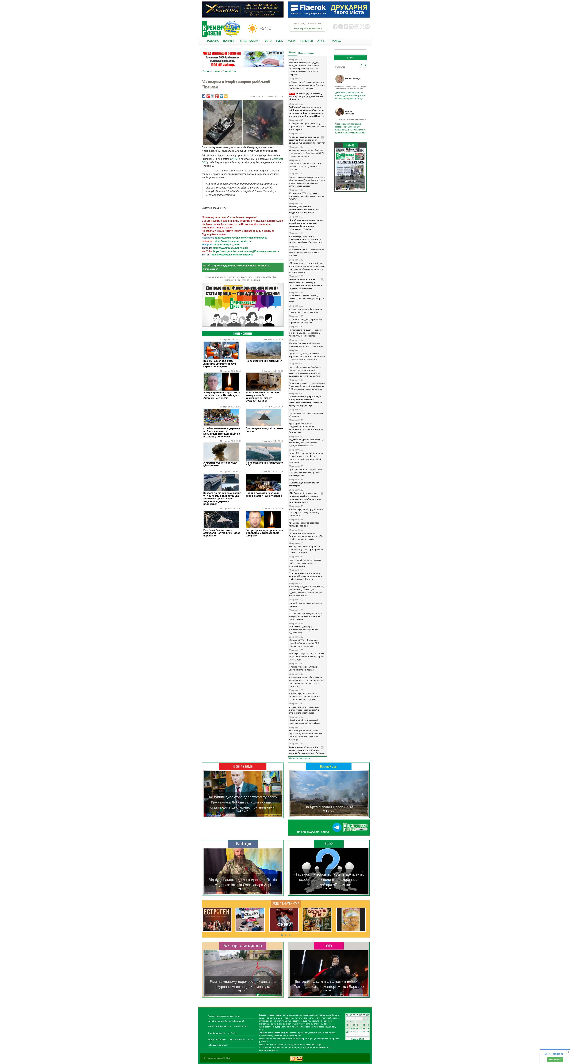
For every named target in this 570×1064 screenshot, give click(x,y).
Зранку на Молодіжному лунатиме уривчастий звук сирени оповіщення (219, 364)
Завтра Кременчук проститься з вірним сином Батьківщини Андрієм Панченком (221, 395)
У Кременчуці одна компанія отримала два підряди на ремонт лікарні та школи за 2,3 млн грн (305, 696)
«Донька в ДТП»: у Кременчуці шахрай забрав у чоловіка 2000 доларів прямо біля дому (304, 643)
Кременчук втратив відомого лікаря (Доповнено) (304, 524)
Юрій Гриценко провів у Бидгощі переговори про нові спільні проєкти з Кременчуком (307, 126)
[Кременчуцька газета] (221, 29)
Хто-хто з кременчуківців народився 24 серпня (306, 414)
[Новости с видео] (329, 844)
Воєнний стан (229, 71)
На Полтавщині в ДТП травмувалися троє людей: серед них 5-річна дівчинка (306, 252)
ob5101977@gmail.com (219, 1026)
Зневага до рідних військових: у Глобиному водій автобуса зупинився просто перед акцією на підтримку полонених (222, 498)
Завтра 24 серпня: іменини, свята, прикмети (305, 604)
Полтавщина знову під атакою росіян (264, 429)
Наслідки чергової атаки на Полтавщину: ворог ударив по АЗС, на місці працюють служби (306, 536)
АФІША (292, 41)
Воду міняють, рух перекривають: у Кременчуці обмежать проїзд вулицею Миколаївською (306, 442)
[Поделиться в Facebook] (203, 96)
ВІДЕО (279, 41)
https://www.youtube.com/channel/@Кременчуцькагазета (246, 251)
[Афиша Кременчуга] (286, 903)
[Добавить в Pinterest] (217, 96)
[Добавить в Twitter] (221, 96)
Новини (216, 71)
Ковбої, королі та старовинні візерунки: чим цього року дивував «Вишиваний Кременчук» (307, 140)
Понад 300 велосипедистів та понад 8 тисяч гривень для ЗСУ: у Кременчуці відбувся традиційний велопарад (306, 457)
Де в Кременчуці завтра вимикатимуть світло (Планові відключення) (303, 630)
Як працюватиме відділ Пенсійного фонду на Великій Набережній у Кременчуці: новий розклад (306, 333)
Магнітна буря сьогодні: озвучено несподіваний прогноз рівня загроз (306, 344)
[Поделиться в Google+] (208, 96)
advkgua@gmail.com (218, 1045)
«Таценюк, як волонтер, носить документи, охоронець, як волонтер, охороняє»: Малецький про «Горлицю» (328, 879)
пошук (350, 58)
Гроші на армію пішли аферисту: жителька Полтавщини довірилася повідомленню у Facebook (305, 576)
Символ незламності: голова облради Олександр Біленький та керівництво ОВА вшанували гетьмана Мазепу (307, 386)
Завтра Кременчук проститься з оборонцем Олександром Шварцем (264, 533)
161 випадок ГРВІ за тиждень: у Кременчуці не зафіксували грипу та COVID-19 (306, 196)
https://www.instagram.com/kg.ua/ (233, 241)
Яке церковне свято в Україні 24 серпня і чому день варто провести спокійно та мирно (306, 549)
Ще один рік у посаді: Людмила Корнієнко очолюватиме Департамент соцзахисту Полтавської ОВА (307, 356)
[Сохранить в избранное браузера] (226, 96)
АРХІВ (321, 41)
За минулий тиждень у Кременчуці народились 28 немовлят (305, 321)
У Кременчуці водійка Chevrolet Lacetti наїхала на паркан (304, 668)
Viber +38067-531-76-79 (241, 1039)
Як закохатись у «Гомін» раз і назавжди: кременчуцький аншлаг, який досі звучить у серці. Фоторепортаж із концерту (328, 981)
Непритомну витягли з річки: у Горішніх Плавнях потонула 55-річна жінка (306, 298)
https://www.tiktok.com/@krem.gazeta (232, 254)
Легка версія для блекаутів (307, 28)
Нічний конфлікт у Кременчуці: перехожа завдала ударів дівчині (304, 721)
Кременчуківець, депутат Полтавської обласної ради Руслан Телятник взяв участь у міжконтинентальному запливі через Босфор (307, 181)
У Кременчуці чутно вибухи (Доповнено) (220, 464)
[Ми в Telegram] (329, 828)
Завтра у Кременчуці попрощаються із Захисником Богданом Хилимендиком (304, 209)
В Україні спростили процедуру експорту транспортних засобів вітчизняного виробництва (304, 710)
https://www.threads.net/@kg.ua (230, 248)
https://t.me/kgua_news (227, 244)
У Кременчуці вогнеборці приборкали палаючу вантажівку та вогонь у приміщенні (307, 512)
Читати (350, 178)
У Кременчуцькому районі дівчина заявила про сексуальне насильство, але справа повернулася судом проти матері (307, 681)
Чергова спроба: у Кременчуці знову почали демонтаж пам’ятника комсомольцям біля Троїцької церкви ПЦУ (305, 401)
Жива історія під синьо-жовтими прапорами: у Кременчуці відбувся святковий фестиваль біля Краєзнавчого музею (306, 591)
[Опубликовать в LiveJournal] (212, 96)
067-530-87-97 (241, 1026)
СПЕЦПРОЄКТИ (249, 41)
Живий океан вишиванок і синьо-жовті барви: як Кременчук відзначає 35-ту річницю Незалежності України (306, 224)
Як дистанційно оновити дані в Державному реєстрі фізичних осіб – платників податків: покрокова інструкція (306, 735)
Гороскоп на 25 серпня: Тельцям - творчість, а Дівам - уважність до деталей (305, 166)
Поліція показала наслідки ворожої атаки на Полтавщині (264, 494)
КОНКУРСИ (306, 41)
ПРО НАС (336, 41)
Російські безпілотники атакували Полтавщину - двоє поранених (221, 533)
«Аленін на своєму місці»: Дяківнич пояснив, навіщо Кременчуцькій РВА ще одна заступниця (306, 153)
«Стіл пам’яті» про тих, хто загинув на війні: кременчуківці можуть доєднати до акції (262, 396)
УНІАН (235, 159)
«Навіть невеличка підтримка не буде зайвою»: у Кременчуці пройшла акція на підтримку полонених (221, 432)
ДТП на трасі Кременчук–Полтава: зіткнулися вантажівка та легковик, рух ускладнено (305, 616)
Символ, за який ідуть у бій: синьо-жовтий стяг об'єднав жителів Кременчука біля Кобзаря (306, 750)
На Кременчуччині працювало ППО (264, 464)
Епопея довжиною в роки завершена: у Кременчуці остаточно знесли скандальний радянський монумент (305, 283)
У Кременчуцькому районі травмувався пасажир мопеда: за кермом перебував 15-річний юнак (306, 239)
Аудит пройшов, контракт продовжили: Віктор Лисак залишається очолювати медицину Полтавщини (306, 427)
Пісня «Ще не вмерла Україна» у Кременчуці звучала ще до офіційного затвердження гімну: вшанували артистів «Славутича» (305, 371)
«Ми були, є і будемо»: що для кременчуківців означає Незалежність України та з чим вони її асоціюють (305, 497)
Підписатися (555, 1059)
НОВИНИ (228, 41)
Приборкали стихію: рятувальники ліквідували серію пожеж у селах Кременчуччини (305, 472)
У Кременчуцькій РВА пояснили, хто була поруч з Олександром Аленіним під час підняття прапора (307, 85)
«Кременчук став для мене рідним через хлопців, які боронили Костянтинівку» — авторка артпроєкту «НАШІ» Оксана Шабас (242, 880)
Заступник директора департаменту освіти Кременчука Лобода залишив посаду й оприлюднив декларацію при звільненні (243, 802)
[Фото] (329, 946)
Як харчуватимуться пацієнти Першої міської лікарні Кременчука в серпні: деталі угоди (307, 656)
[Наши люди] (243, 844)
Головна (207, 71)
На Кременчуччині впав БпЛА (264, 361)
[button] (209, 793)
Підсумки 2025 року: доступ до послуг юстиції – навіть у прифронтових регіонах (350, 127)
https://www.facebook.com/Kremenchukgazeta (240, 237)
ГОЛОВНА (213, 41)
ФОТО (268, 41)
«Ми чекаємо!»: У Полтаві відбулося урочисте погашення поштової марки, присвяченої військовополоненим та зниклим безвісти (307, 267)
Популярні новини (306, 53)
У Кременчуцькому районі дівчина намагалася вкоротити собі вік (305, 310)
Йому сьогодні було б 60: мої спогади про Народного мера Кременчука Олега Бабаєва (349, 94)
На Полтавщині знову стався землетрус (304, 484)
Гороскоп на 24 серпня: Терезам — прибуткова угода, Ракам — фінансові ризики (306, 563)
